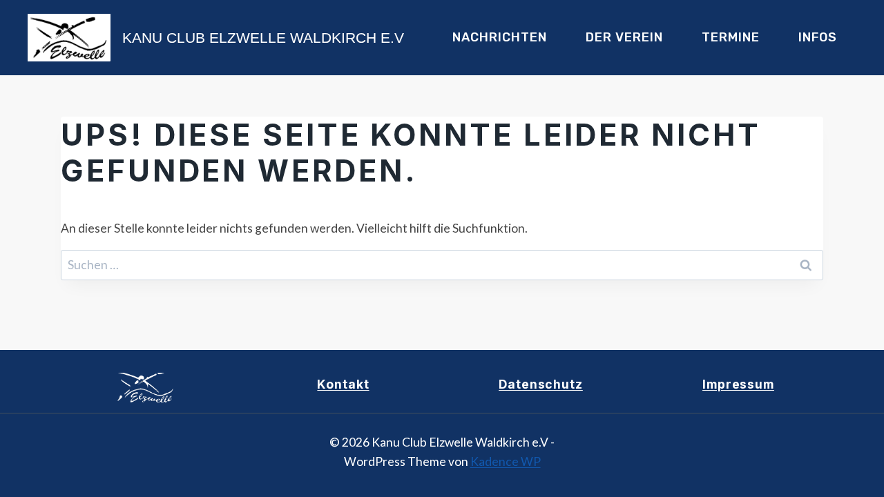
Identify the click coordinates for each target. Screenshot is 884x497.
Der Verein (624, 37)
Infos (817, 37)
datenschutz (541, 384)
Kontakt (343, 384)
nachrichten (499, 37)
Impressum (738, 384)
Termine (731, 37)
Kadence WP (505, 461)
